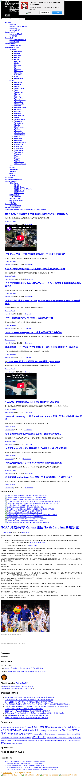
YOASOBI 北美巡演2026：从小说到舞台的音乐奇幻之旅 (32, 402)
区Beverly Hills (19, 88)
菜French (17, 59)
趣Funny (5, 743)
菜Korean (17, 67)
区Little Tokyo (18, 123)
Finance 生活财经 (11, 204)
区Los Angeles (19, 127)
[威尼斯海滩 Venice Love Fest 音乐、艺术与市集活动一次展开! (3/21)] (27, 522)
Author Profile (21, 683)
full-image (42, 730)
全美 (11, 668)
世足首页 (16, 185)
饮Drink (12, 167)
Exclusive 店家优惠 (16, 34)
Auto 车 (9, 727)
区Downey (17, 106)
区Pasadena (18, 138)
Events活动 (69, 727)
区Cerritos (17, 96)
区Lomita (17, 125)
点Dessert (13, 175)
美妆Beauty (49, 740)
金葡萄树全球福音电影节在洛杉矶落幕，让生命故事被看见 (33, 434)
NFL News (13, 202)
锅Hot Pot (13, 173)
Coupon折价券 (31, 727)
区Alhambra (18, 82)
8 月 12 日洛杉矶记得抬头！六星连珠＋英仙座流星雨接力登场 (35, 268)
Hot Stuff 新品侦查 (15, 45)
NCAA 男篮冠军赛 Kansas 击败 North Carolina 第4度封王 (40, 527)
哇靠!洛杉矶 (7, 773)
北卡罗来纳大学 (23, 668)
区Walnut (17, 160)
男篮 (34, 668)
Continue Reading (10, 221)
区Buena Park (18, 92)
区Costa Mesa (18, 102)
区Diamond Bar (19, 104)
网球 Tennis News (15, 198)
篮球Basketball (14, 195)
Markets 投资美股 (15, 206)
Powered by (24, 13)
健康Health (50, 738)
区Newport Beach (19, 135)
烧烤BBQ (17, 53)
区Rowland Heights (20, 142)
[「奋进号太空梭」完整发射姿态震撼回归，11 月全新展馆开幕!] (25, 497)
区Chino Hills (18, 98)
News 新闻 (16, 671)
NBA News (17, 196)
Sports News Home (54, 734)
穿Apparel (41, 740)
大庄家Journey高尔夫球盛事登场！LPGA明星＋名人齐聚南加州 (36, 448)
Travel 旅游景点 (6, 738)
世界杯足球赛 (14, 183)
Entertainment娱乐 (54, 727)
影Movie (76, 737)
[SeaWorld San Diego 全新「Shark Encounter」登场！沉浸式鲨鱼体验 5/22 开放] (31, 515)
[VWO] (29, 13)
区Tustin (16, 156)
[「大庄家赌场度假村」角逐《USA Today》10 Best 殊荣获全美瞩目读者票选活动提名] (32, 501)
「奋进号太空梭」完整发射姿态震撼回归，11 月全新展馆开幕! (35, 254)
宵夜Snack (13, 171)
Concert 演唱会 (14, 42)
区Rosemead (18, 140)
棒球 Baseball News (16, 200)
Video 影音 (14, 738)
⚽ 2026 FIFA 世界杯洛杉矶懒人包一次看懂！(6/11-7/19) (32, 361)
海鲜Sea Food (18, 71)
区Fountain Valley (20, 107)
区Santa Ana (18, 146)
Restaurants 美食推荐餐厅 (19, 734)
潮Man (19, 740)
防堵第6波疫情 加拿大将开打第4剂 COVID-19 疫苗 (17, 688)
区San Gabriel (18, 144)
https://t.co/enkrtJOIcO (37, 542)
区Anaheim (17, 84)
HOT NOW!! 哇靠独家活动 (18, 40)
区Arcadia (17, 86)
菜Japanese (18, 65)
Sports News (44, 734)
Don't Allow (45, 12)
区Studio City (18, 152)
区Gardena (17, 111)
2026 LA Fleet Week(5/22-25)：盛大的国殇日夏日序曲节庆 (33, 332)
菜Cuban (17, 57)
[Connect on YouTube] (68, 775)
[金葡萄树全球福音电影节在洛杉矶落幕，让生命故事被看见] (24, 517)
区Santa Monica (19, 148)
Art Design (3, 727)
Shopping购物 (36, 734)
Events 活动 (9, 38)
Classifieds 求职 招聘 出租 (13, 179)
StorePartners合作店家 (12, 208)
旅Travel (7, 740)
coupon (22, 727)
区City (12, 80)
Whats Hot (24, 671)
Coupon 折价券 (10, 32)
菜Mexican (17, 69)
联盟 (37, 668)
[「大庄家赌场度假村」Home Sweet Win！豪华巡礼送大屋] (24, 520)
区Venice (17, 158)
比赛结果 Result (19, 191)
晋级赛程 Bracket (19, 187)
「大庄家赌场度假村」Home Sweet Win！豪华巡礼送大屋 (33, 463)
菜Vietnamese (18, 78)
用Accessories (32, 740)
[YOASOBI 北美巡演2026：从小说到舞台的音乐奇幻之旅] (23, 513)
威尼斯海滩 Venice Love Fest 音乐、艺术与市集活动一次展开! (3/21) (38, 477)
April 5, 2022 (33, 545)
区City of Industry (20, 100)
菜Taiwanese (18, 75)
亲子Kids (59, 740)
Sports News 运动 (11, 181)
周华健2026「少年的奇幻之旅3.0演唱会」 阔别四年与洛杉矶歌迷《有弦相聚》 (43, 347)
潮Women (24, 740)
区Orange (17, 136)
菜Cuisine (13, 49)
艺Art (54, 740)
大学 (30, 668)
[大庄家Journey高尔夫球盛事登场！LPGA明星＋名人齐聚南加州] (26, 519)
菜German (17, 61)
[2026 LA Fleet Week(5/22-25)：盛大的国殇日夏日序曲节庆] (24, 507)
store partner (62, 734)
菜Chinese (17, 55)
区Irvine (16, 117)
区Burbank (17, 94)
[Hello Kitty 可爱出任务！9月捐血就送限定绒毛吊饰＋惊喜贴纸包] (26, 495)
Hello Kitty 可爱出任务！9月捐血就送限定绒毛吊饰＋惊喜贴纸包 (36, 214)
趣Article (77, 740)
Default (10, 671)
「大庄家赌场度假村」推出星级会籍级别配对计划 (29, 318)
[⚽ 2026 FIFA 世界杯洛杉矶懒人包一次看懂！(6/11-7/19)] (23, 511)
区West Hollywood (20, 164)
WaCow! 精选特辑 (24, 738)
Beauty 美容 (15, 727)
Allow (57, 12)
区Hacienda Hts (19, 115)
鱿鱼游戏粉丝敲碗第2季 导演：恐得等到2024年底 (17, 686)
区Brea (16, 90)
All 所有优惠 (13, 36)
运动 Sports (42, 671)
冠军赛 (15, 668)
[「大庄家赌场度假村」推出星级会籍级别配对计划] (21, 505)
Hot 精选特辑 (9, 177)
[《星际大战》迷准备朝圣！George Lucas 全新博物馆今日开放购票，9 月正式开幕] (31, 503)
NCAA (7, 668)
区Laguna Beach (19, 119)
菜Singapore (18, 73)
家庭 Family (67, 738)
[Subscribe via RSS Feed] (11, 775)
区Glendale (17, 113)
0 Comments (29, 224)
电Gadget (12, 743)
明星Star (14, 740)
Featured (10, 730)
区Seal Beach (18, 150)
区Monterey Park (19, 133)
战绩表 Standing (19, 193)
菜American (18, 51)
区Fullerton (17, 109)
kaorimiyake (9, 224)
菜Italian (16, 63)
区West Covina (19, 162)
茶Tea (11, 166)
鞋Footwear (19, 743)
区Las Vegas (18, 121)
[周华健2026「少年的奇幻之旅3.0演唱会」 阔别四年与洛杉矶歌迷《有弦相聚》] (30, 509)
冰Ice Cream (14, 169)
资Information (69, 740)
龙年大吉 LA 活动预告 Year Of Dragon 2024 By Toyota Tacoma (25, 209)
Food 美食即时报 (10, 44)
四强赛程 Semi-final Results (23, 189)
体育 (41, 668)
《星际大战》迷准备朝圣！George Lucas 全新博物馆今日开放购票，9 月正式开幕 (36, 706)
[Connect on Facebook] (49, 775)
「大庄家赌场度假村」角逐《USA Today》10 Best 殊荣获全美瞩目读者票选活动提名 (37, 704)
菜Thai (16, 76)
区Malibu (17, 129)
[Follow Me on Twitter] (31, 775)
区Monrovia (18, 131)
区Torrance (17, 154)
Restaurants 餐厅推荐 (12, 47)
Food (17, 730)
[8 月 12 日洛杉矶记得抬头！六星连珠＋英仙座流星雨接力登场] (25, 499)
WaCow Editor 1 (6, 532)
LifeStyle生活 (65, 730)
